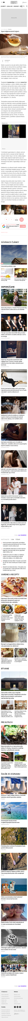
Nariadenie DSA (4, 1003)
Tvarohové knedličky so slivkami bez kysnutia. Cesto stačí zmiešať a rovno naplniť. (7, 617)
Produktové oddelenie (5, 1010)
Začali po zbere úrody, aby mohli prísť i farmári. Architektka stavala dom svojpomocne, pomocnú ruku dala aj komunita (21, 713)
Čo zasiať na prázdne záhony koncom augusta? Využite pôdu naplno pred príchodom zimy (7, 765)
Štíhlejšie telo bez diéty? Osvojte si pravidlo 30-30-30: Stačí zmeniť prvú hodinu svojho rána (14, 562)
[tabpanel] (14, 556)
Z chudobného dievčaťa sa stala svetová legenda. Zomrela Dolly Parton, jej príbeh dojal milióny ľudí (14, 550)
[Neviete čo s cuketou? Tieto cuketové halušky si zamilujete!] (21, 652)
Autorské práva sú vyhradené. (19, 1011)
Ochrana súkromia (4, 996)
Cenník (15, 1000)
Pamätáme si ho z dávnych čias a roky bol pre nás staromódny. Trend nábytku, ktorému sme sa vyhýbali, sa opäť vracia (7, 713)
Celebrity (3, 6)
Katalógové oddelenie (5, 1013)
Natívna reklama (17, 1003)
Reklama (16, 991)
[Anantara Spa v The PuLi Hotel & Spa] (7, 210)
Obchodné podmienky (18, 998)
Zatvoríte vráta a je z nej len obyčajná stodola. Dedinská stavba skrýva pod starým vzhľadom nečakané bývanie (13, 695)
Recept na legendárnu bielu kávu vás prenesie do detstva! (12, 645)
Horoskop (16, 6)
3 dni (12, 539)
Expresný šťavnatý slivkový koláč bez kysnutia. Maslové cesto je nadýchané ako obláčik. (14, 600)
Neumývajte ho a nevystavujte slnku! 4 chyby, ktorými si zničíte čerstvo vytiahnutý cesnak (12, 748)
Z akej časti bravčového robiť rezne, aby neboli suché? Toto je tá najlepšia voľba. (19, 617)
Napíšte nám (3, 1002)
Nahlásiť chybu (4, 232)
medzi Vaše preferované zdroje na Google (12, 226)
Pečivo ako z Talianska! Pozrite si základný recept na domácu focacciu (6, 661)
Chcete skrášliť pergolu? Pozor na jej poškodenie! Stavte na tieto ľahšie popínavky (21, 765)
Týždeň (17, 539)
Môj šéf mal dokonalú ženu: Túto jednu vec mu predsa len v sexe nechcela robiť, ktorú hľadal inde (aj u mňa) (14, 568)
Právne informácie (4, 994)
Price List (16, 1002)
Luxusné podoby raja (8, 266)
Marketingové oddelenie (6, 1015)
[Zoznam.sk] (16, 1014)
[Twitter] (20, 1007)
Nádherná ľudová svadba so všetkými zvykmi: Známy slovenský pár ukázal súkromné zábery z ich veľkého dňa (13, 556)
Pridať (23, 226)
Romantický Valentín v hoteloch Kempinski (21, 279)
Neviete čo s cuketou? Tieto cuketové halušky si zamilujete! (21, 660)
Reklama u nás (17, 994)
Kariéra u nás (3, 1000)
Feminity (9, 29)
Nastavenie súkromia (5, 998)
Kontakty (3, 1007)
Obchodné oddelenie (5, 1011)
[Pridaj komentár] (6, 219)
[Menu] (26, 6)
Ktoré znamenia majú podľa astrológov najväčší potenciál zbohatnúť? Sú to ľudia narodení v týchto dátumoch (14, 544)
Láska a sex (10, 6)
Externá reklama (17, 996)
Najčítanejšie (5, 539)
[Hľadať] (23, 6)
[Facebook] (15, 1007)
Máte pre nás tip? (4, 1017)
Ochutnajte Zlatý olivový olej (5, 279)
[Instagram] (17, 1007)
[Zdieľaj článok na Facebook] (11, 219)
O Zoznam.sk (4, 991)
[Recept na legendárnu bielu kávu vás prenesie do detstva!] (14, 632)
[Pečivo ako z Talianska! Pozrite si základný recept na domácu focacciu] (7, 652)
